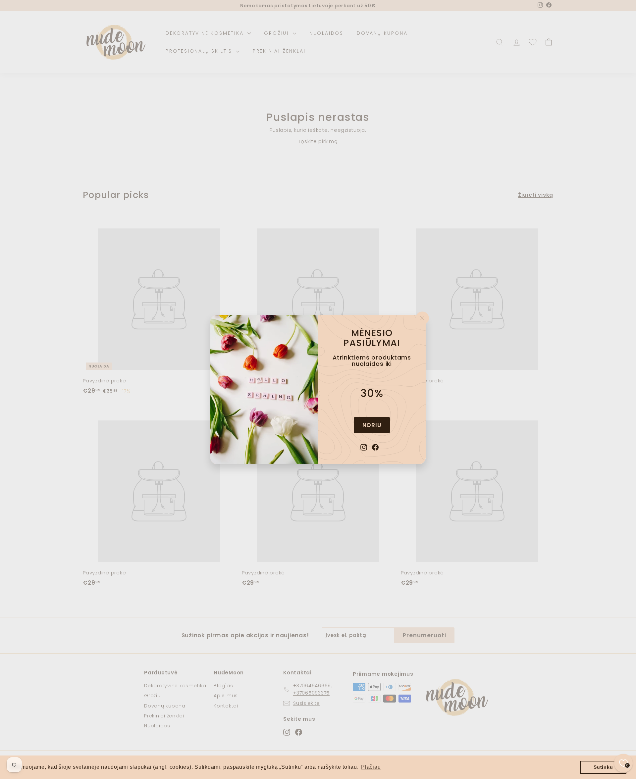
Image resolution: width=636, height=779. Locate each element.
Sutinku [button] (603, 767)
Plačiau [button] (371, 767)
